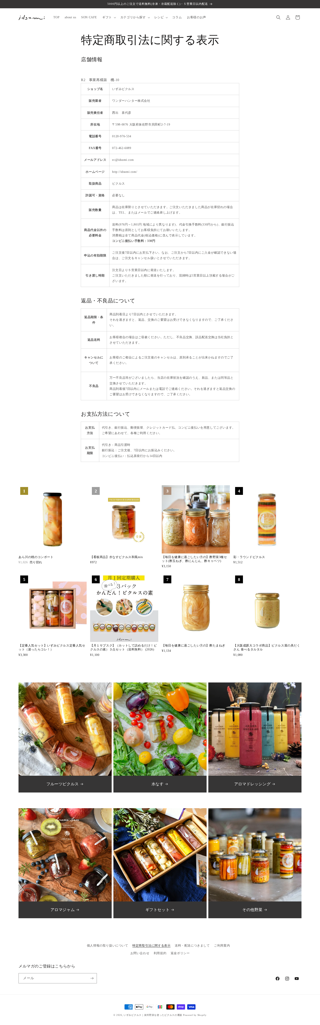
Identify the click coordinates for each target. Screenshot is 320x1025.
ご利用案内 (222, 945)
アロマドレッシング (252, 784)
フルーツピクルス (62, 784)
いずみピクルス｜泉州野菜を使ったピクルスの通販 (153, 1015)
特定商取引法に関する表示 (151, 945)
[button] (109, 17)
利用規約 (160, 953)
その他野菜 (252, 910)
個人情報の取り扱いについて (107, 945)
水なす (158, 784)
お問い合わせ (140, 953)
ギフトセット (157, 910)
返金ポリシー (180, 953)
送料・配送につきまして (192, 945)
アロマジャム (63, 910)
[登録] (92, 978)
